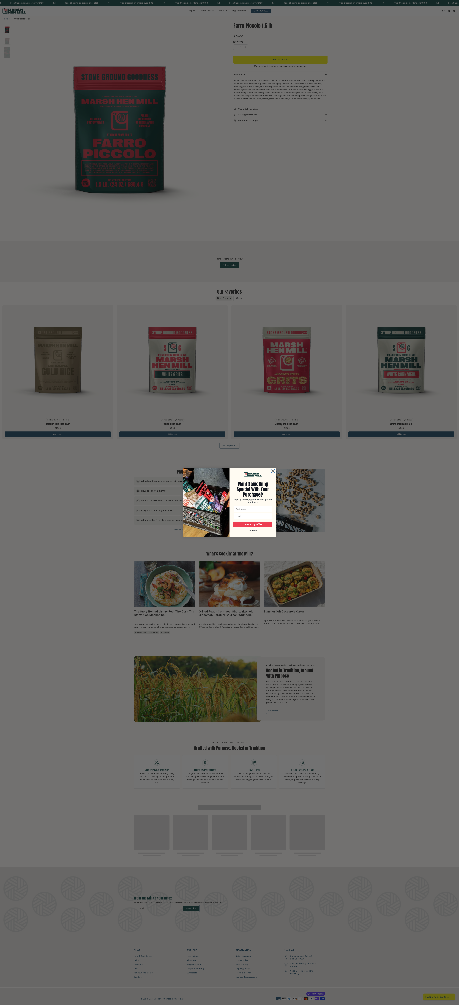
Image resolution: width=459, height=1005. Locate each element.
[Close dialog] (273, 471)
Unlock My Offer (252, 524)
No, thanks (253, 531)
